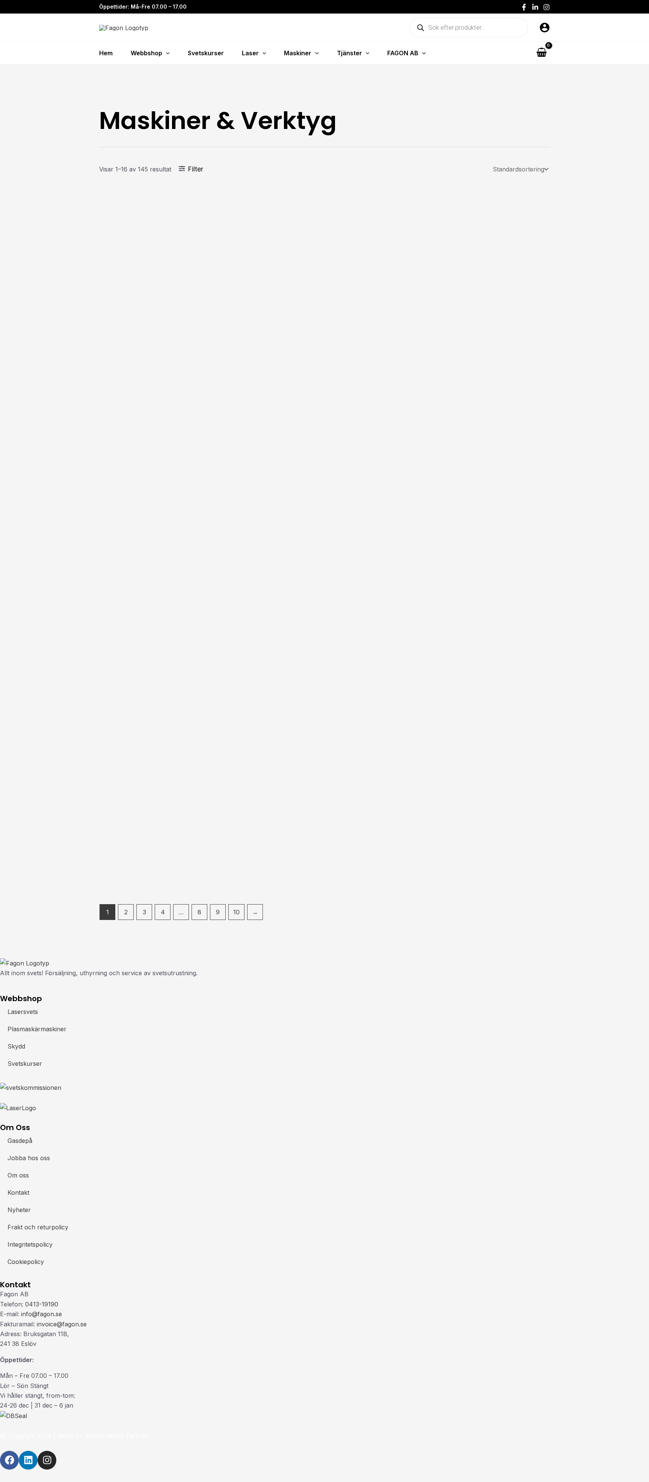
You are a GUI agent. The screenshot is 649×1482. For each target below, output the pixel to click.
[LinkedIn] (535, 7)
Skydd (16, 1046)
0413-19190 (41, 1304)
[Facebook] (524, 7)
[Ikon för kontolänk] (544, 27)
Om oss (18, 1175)
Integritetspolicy (30, 1244)
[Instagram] (546, 7)
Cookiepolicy (26, 1261)
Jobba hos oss (29, 1158)
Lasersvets (23, 1011)
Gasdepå (20, 1140)
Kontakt (18, 1192)
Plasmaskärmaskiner (37, 1029)
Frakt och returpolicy (38, 1227)
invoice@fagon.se (62, 1324)
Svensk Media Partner (116, 1436)
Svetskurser (25, 1063)
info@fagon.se (41, 1314)
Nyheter (19, 1210)
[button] (166, 53)
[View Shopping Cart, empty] (541, 52)
